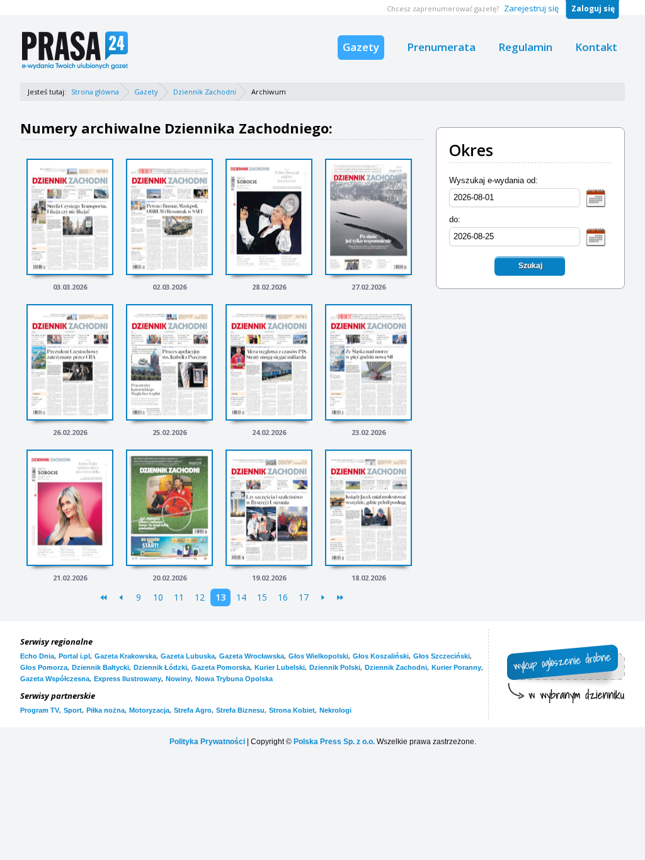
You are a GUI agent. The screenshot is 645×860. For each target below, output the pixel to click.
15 (262, 597)
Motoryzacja (149, 710)
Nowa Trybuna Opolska (234, 678)
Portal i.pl (74, 656)
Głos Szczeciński (441, 656)
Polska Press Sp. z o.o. (334, 741)
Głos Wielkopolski (318, 656)
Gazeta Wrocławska (251, 656)
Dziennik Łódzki (160, 667)
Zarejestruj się (531, 8)
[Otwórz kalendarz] (595, 197)
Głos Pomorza (43, 667)
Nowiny (178, 678)
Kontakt (596, 47)
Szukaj (530, 265)
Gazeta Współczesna (54, 678)
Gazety (361, 47)
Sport (73, 710)
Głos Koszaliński (381, 656)
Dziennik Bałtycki (100, 667)
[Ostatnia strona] (340, 597)
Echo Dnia (37, 656)
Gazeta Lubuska (188, 656)
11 (179, 597)
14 (241, 597)
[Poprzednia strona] (121, 597)
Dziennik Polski (334, 667)
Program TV (39, 710)
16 (283, 597)
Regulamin (525, 47)
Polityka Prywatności (207, 741)
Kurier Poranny (456, 667)
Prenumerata (441, 47)
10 (158, 597)
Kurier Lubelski (279, 667)
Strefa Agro (193, 710)
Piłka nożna (105, 710)
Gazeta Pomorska (220, 667)
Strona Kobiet (292, 710)
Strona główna (95, 91)
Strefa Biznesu (240, 710)
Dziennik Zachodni (204, 91)
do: (454, 219)
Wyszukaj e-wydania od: (493, 180)
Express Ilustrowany (127, 678)
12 (200, 597)
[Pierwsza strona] (103, 597)
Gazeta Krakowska (125, 656)
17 (304, 597)
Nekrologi (335, 710)
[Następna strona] (322, 597)
